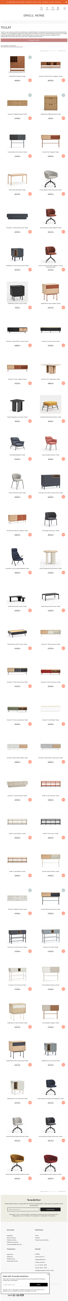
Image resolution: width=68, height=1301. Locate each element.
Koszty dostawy (11, 1237)
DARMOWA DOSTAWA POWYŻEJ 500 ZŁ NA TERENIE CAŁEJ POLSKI (34, 2)
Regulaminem (17, 1216)
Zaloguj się (10, 1256)
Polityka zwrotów (11, 1240)
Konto (47, 9)
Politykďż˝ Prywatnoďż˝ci (32, 1216)
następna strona (62, 50)
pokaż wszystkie (44, 50)
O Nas (37, 1235)
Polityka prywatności (12, 1242)
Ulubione (52, 9)
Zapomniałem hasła (12, 1261)
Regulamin (10, 1235)
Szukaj (41, 9)
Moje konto (10, 1254)
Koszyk (58, 9)
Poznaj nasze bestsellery (42, 1240)
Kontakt (37, 1237)
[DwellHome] (34, 15)
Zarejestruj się (11, 1259)
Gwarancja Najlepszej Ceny (14, 1244)
